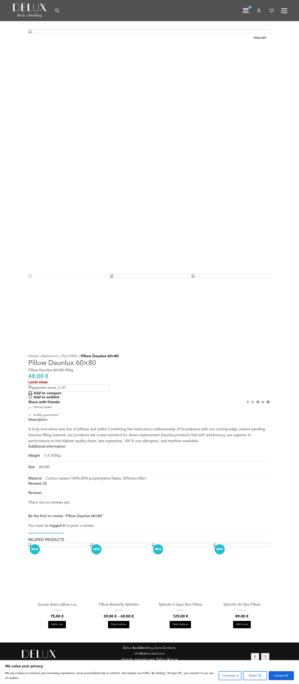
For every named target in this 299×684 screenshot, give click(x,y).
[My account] (259, 11)
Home (33, 356)
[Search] (57, 11)
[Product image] (57, 571)
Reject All (255, 675)
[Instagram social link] (265, 657)
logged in (57, 526)
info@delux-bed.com (149, 653)
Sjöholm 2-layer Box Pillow (180, 604)
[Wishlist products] (271, 11)
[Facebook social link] (248, 402)
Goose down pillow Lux (57, 604)
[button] (57, 624)
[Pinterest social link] (258, 402)
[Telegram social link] (268, 402)
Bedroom (50, 356)
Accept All (281, 675)
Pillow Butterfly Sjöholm (119, 604)
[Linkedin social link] (263, 402)
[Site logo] (30, 10)
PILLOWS (69, 356)
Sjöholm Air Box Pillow (242, 604)
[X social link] (252, 402)
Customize (228, 675)
